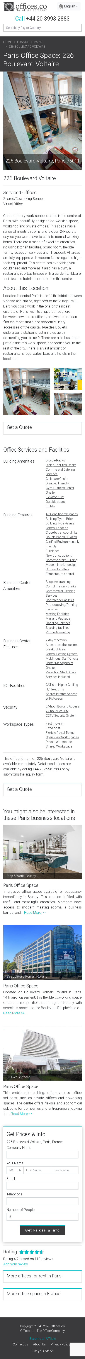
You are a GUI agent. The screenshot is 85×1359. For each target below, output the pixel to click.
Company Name (19, 1148)
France (23, 42)
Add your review (15, 1264)
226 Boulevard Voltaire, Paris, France (35, 1142)
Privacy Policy (60, 1344)
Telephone (14, 1194)
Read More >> (35, 912)
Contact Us (20, 1344)
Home (7, 42)
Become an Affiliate (42, 1338)
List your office (42, 1351)
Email (11, 1179)
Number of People (21, 1210)
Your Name (15, 1163)
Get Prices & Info (42, 1230)
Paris (38, 42)
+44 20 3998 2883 (48, 19)
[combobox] (69, 6)
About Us (39, 1344)
